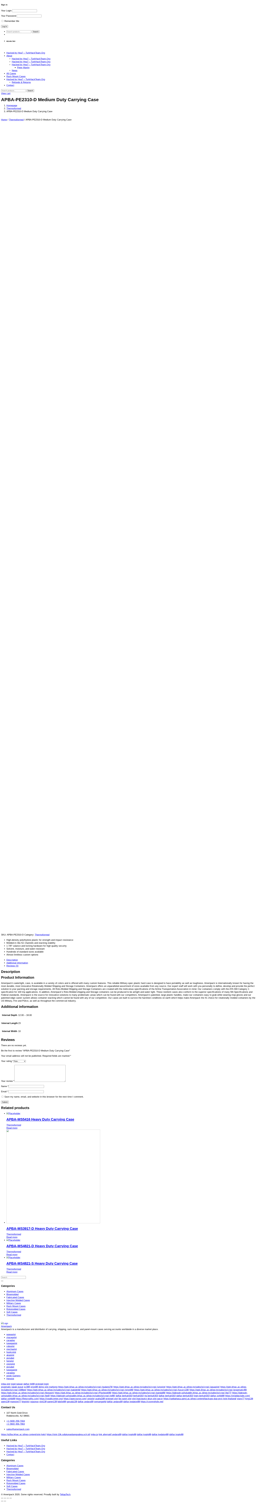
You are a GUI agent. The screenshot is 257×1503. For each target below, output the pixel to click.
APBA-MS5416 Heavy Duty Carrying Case (40, 1119)
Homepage (11, 105)
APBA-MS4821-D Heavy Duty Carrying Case (42, 1246)
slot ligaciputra (139, 1398)
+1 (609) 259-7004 (15, 1421)
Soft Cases (12, 1312)
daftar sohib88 (217, 1395)
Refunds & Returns (21, 82)
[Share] (5, 1498)
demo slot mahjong (48, 1387)
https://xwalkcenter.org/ (51, 1398)
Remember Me (11, 21)
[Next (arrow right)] (5, 1501)
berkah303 (138, 1395)
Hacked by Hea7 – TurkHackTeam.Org (25, 53)
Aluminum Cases (14, 1291)
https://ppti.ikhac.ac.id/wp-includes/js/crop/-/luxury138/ (161, 1390)
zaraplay (10, 1340)
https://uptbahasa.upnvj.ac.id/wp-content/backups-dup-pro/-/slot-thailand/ (199, 1398)
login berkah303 (202, 1395)
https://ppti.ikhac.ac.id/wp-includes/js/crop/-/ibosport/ (27, 1393)
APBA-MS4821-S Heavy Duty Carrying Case (42, 1263)
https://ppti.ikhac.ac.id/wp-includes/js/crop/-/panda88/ (138, 1393)
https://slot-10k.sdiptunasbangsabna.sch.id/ (68, 1434)
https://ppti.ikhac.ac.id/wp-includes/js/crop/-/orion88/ (107, 1390)
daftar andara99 (85, 1401)
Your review (7, 1081)
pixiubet (10, 1358)
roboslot (10, 1346)
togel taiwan (17, 1384)
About (9, 56)
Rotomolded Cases (15, 1309)
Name (5, 1086)
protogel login (42, 1384)
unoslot (91, 1398)
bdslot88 (62, 1401)
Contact (10, 85)
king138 (249, 1398)
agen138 (5, 1401)
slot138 (43, 1401)
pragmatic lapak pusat (12, 1387)
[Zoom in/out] (11, 1498)
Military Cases (13, 1303)
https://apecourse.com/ (75, 1398)
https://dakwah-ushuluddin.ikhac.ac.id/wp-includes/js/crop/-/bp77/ (198, 1393)
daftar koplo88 (129, 1434)
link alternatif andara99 (110, 1434)
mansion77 (15, 1401)
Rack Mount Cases (16, 76)
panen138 (52, 1401)
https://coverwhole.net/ (152, 1401)
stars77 (241, 1398)
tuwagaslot (11, 1343)
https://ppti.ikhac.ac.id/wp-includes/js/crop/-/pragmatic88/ (218, 1390)
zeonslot (10, 1364)
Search (35, 32)
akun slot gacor (155, 1398)
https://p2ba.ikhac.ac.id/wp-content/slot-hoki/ (23, 1434)
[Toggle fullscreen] (8, 1498)
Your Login (6, 10)
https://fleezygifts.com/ (27, 1398)
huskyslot (11, 1352)
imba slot (5, 1384)
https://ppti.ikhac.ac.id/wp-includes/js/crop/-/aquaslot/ (193, 1387)
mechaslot (11, 1349)
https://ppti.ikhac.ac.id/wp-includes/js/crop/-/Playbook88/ (83, 1393)
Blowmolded (12, 1294)
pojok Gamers (13, 1375)
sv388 (27, 1387)
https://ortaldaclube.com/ (237, 1395)
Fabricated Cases (15, 1297)
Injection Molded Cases (18, 1300)
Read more (11, 1128)
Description (12, 960)
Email (4, 1091)
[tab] (131, 960)
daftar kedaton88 (131, 1401)
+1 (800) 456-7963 (15, 1424)
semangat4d (100, 1401)
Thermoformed (13, 108)
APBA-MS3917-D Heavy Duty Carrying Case (42, 1228)
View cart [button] (5, 93)
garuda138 (72, 1401)
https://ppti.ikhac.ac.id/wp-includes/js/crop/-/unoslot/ (139, 1387)
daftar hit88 (29, 1384)
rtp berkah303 (151, 1395)
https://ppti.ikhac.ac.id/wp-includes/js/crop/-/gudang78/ (85, 1387)
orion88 (34, 1387)
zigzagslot (11, 1337)
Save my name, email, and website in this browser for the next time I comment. (44, 1096)
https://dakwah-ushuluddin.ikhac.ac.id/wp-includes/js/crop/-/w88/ (82, 1395)
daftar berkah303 (124, 1395)
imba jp (94, 1434)
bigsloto (25, 1401)
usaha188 (100, 1398)
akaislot (10, 1355)
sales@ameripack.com (17, 1429)
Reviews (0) (12, 966)
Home (4, 119)
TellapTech (65, 1494)
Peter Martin (23, 67)
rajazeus (34, 1401)
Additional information (17, 963)
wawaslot (11, 1334)
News (14, 70)
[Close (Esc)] (2, 1498)
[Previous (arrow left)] (2, 1501)
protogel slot (111, 1398)
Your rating (7, 1061)
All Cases (11, 73)
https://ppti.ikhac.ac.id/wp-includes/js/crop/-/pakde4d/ (53, 1390)
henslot (10, 1361)
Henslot (10, 1378)
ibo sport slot (124, 1398)
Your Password (8, 16)
